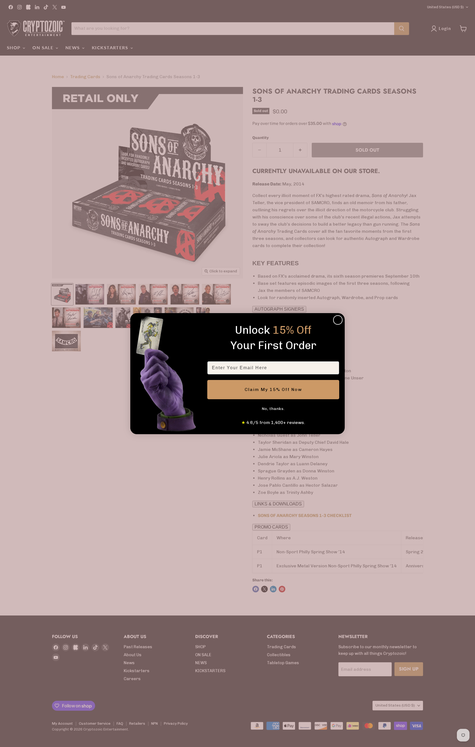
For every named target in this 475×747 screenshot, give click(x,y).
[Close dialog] (338, 320)
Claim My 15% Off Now (273, 389)
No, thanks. (273, 408)
